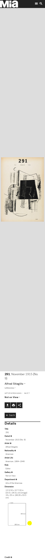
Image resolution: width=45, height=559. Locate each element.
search (41, 3)
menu (36, 3)
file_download (7, 405)
